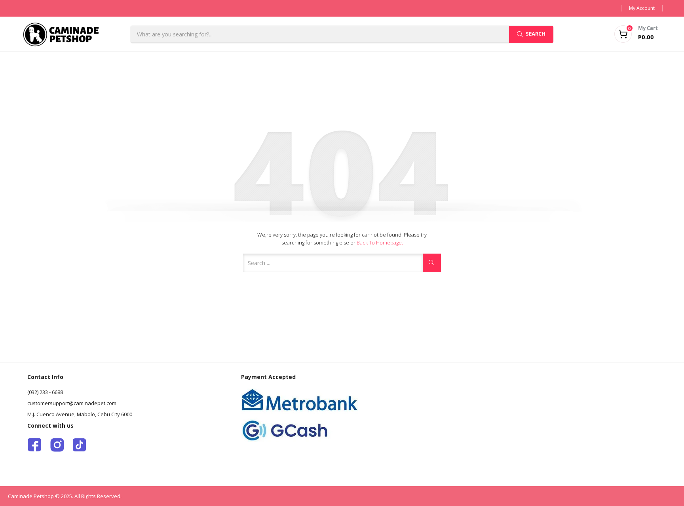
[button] (626, 34)
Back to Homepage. (380, 242)
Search (535, 33)
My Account (642, 8)
